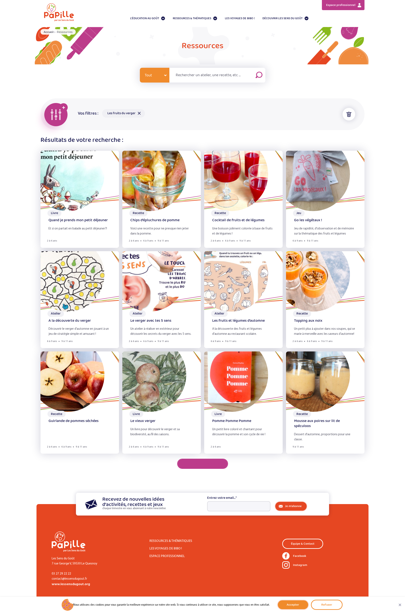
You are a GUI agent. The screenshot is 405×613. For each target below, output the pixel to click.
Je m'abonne (293, 506)
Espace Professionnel (167, 556)
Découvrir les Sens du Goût (282, 18)
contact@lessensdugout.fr (69, 578)
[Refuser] (400, 605)
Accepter (293, 604)
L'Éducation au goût (144, 18)
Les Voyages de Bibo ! (240, 18)
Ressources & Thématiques (192, 18)
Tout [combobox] (148, 75)
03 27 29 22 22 (61, 573)
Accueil (49, 32)
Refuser (326, 604)
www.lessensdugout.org (71, 584)
